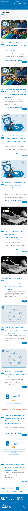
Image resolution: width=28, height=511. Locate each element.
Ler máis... (24, 62)
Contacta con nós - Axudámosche (13, 504)
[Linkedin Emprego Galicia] (3, 507)
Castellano (24, 3)
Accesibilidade (5, 505)
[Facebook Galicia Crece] (5, 507)
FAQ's (3, 504)
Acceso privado (13, 3)
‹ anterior (11, 488)
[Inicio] (11, 1)
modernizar (12, 60)
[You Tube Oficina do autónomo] (10, 507)
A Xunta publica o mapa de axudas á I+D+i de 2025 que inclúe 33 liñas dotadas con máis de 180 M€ (16, 330)
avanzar (7, 60)
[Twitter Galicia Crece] (7, 507)
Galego (19, 3)
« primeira (4, 488)
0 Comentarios (19, 60)
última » (20, 491)
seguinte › (15, 491)
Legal (22, 504)
